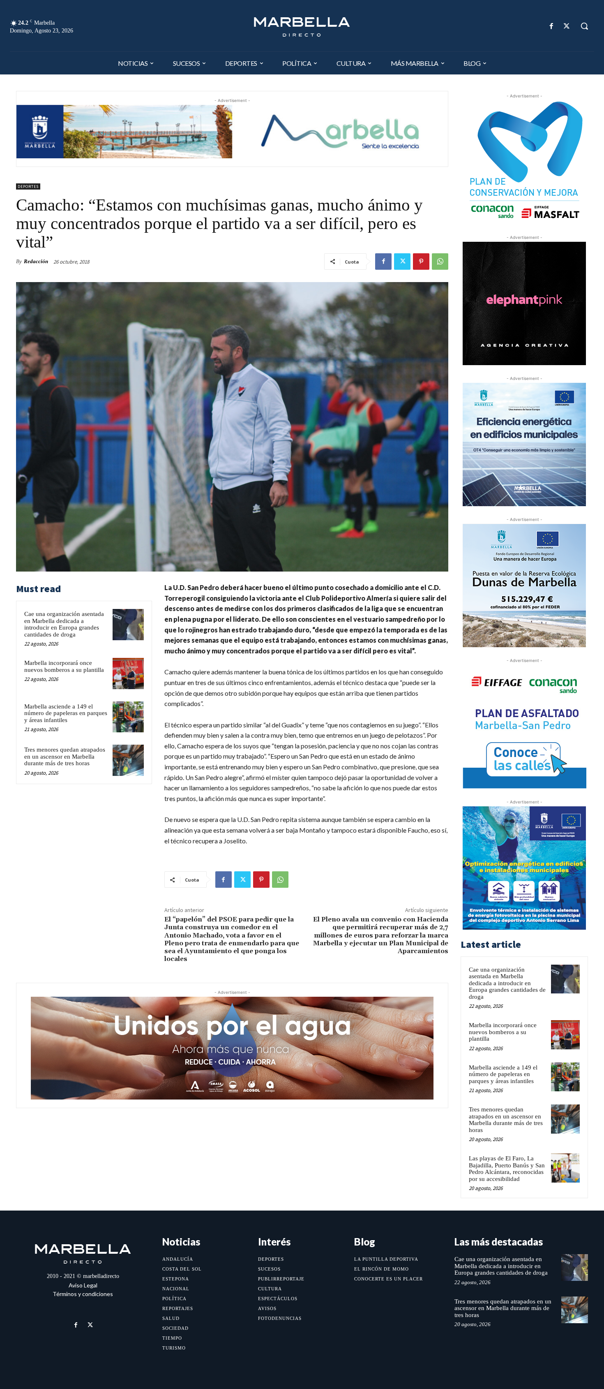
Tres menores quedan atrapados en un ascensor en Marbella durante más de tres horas (64, 756)
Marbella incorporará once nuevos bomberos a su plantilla (64, 666)
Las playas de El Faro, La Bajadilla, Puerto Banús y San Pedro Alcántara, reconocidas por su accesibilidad (507, 1168)
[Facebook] (551, 26)
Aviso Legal (83, 1285)
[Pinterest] (421, 261)
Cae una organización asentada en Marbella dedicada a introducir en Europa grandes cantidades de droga (64, 624)
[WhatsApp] (440, 261)
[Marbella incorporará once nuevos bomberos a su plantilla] (128, 673)
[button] (584, 26)
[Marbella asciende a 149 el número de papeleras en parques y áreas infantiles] (128, 717)
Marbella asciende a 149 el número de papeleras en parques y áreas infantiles (65, 713)
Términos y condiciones (83, 1293)
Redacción (36, 261)
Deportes (28, 186)
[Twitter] (566, 26)
